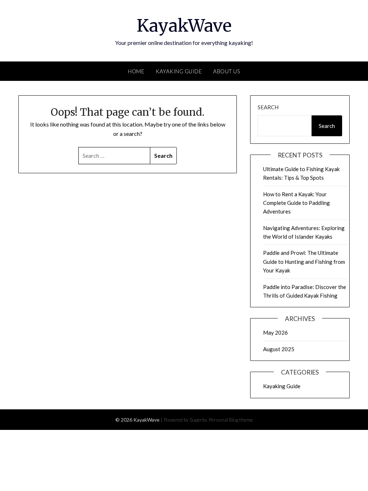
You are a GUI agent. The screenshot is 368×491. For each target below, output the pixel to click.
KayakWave (184, 25)
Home (136, 71)
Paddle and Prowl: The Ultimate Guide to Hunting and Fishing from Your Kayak (304, 261)
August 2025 (278, 349)
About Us (226, 71)
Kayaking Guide (179, 71)
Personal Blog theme (230, 420)
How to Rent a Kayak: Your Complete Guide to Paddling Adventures (296, 203)
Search (268, 107)
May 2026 (275, 332)
